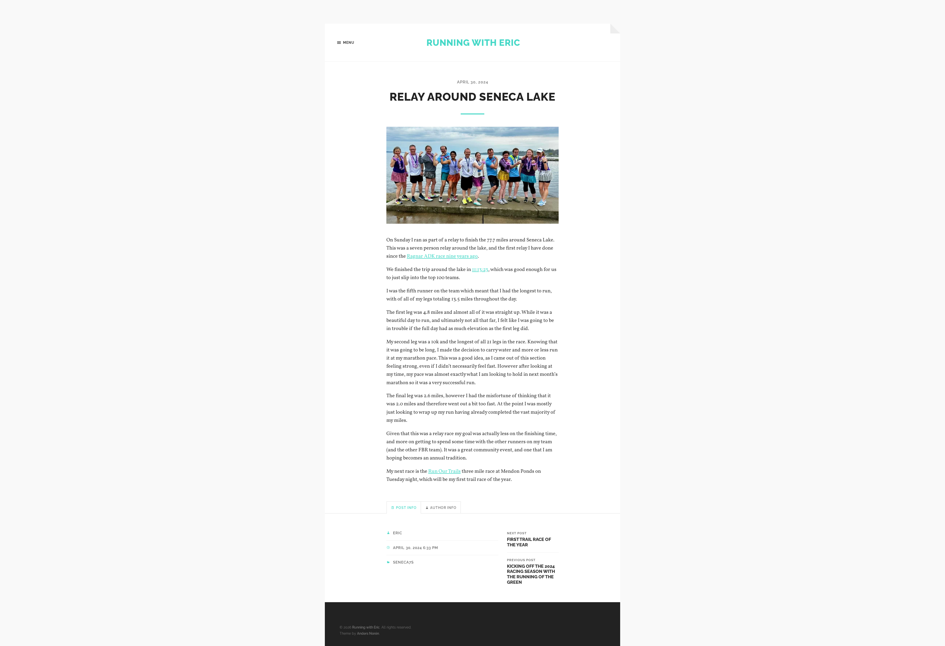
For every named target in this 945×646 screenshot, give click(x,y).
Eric (397, 533)
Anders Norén (368, 633)
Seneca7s (403, 562)
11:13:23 (480, 269)
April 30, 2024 (472, 82)
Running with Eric (473, 42)
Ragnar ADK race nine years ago (442, 256)
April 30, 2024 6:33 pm (415, 548)
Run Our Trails (444, 471)
